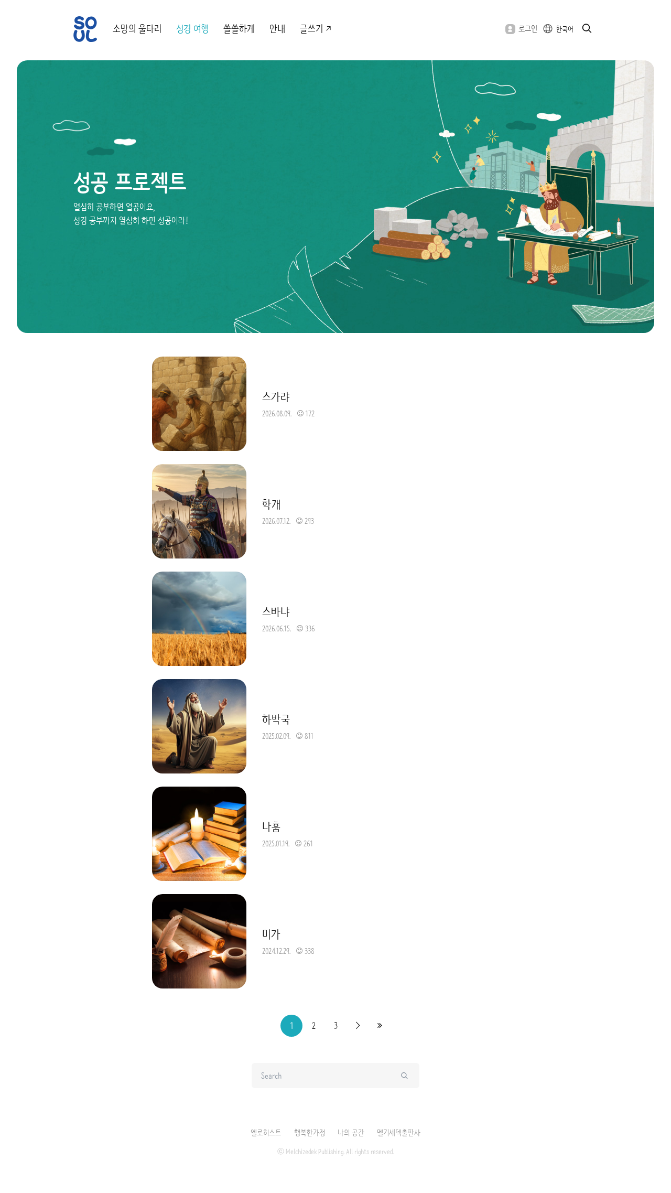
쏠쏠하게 (239, 29)
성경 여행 (192, 29)
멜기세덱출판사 (398, 1132)
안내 (277, 29)
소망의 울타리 (137, 29)
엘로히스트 (266, 1132)
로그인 (527, 28)
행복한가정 (309, 1132)
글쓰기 (311, 29)
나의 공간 (351, 1132)
